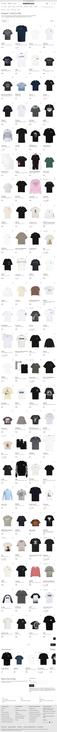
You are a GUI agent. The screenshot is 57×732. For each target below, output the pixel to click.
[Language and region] (47, 3)
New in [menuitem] (5, 6)
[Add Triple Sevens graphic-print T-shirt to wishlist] (12, 411)
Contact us (3, 708)
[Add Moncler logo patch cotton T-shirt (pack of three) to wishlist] (26, 360)
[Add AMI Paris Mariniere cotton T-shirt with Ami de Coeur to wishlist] (40, 564)
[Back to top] (54, 638)
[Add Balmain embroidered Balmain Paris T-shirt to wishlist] (12, 334)
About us (17, 708)
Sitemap (16, 719)
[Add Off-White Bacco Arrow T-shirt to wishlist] (54, 411)
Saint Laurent (12, 16)
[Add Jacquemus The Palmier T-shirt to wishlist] (12, 205)
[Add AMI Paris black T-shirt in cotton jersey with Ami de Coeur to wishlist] (54, 462)
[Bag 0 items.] (54, 3)
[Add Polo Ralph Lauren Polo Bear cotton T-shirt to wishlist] (40, 205)
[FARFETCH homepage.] (28, 3)
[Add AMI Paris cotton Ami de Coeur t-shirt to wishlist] (26, 205)
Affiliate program (32, 708)
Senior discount (32, 721)
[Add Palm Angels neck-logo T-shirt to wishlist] (54, 179)
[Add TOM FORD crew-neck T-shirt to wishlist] (54, 436)
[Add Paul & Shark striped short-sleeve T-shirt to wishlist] (26, 257)
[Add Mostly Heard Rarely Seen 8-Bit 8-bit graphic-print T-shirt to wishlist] (26, 334)
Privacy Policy (47, 689)
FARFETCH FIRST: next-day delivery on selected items (48, 709)
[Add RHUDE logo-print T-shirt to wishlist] (26, 386)
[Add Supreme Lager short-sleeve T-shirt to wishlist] (40, 615)
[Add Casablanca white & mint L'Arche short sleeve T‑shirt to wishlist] (54, 26)
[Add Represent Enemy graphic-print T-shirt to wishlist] (26, 487)
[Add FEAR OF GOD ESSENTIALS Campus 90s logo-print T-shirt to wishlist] (12, 77)
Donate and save (32, 719)
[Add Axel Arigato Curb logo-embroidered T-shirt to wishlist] (12, 179)
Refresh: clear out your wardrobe (49, 711)
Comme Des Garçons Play (20, 16)
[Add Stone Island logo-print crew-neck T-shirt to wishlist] (40, 462)
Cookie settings (40, 726)
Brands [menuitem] (9, 6)
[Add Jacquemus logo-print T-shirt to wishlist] (12, 103)
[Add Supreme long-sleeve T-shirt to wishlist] (12, 283)
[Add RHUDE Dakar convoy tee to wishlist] (54, 103)
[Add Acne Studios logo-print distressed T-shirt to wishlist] (40, 179)
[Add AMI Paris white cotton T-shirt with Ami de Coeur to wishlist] (40, 26)
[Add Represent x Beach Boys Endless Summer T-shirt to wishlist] (54, 386)
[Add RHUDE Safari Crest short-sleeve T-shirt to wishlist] (40, 52)
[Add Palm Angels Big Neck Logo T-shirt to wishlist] (40, 103)
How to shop (5, 699)
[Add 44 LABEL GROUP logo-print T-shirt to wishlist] (40, 231)
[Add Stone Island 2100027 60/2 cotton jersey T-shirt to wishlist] (12, 231)
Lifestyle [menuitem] (35, 6)
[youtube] (52, 722)
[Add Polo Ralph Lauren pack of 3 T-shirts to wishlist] (12, 154)
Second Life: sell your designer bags (49, 714)
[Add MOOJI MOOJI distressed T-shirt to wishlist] (26, 77)
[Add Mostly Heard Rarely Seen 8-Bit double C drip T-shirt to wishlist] (40, 538)
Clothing (7, 9)
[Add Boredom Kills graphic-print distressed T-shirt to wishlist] (12, 52)
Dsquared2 (8, 16)
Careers (16, 712)
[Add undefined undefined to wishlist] (11, 652)
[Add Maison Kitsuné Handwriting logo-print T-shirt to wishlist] (40, 360)
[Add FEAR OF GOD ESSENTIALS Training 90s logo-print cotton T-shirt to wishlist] (54, 564)
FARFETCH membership (33, 710)
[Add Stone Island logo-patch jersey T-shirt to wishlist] (26, 179)
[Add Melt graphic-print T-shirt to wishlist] (54, 231)
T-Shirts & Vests (13, 9)
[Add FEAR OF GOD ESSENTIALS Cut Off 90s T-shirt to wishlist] (12, 513)
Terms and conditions (12, 726)
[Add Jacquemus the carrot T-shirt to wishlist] (26, 283)
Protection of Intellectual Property (29, 726)
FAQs (22, 699)
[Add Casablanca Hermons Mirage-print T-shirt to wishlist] (40, 386)
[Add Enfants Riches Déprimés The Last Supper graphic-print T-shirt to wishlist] (40, 411)
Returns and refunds (5, 714)
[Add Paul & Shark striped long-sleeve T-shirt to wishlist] (12, 128)
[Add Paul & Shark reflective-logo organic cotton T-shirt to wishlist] (26, 26)
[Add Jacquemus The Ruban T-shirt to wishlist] (26, 513)
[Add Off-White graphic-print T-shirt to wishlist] (54, 77)
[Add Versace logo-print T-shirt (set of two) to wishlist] (26, 436)
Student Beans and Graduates (35, 714)
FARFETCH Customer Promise (7, 721)
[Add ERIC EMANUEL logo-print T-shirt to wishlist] (40, 513)
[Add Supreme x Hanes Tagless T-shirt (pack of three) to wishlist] (26, 154)
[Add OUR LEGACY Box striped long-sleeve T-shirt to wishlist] (26, 411)
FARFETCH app (18, 714)
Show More (52, 649)
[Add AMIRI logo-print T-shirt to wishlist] (26, 52)
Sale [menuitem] (2, 6)
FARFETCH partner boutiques (20, 710)
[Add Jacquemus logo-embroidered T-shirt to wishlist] (26, 564)
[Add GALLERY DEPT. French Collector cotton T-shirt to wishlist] (12, 308)
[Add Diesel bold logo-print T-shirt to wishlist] (40, 589)
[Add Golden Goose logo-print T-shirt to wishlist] (26, 589)
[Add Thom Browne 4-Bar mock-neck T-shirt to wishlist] (26, 308)
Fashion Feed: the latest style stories (48, 717)
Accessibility (19, 726)
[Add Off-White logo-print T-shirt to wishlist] (40, 257)
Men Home (3, 9)
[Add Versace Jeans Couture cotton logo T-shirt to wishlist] (54, 589)
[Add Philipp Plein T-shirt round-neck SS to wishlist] (54, 538)
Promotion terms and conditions (7, 719)
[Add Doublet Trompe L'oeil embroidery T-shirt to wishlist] (12, 26)
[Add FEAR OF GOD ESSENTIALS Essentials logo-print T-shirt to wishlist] (40, 154)
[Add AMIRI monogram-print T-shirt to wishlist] (54, 615)
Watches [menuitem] (31, 6)
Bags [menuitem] (21, 6)
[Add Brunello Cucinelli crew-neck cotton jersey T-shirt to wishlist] (40, 487)
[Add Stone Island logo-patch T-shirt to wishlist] (40, 436)
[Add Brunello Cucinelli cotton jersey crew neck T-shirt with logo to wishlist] (12, 615)
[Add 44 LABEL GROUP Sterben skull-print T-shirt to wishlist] (40, 128)
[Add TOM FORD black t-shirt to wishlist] (26, 128)
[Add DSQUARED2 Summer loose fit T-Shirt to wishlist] (12, 386)
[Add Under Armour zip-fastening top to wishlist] (12, 487)
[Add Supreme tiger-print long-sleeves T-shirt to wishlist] (12, 589)
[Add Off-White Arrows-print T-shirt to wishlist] (26, 538)
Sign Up (31, 685)
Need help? (41, 699)
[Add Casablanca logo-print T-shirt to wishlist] (54, 257)
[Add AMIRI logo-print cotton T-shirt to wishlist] (12, 257)
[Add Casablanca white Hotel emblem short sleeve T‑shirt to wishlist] (26, 103)
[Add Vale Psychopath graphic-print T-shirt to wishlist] (54, 52)
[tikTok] (47, 722)
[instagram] (44, 722)
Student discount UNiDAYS (34, 712)
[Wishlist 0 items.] (52, 3)
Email (30, 680)
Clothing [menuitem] (13, 6)
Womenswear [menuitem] (3, 3)
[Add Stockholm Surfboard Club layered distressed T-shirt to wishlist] (40, 283)
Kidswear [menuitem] (15, 3)
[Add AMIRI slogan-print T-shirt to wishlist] (40, 334)
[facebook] (49, 722)
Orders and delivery (5, 712)
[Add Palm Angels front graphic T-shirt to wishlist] (54, 487)
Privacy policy (4, 726)
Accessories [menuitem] (26, 6)
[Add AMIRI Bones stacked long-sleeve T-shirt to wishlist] (26, 462)
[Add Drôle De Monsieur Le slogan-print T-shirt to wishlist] (54, 128)
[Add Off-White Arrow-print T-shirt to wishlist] (54, 308)
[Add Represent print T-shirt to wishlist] (40, 308)
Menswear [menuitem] (10, 3)
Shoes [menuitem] (18, 6)
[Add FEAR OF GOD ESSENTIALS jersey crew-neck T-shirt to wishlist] (26, 231)
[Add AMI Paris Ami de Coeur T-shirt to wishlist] (40, 77)
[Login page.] (49, 3)
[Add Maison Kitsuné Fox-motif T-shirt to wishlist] (54, 154)
